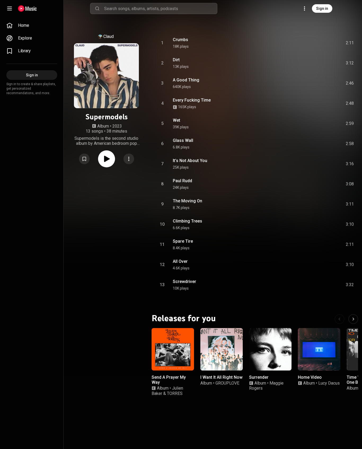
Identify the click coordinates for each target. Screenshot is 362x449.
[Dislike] (320, 43)
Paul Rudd (182, 180)
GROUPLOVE (227, 383)
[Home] (27, 8)
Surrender (258, 377)
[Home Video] (319, 349)
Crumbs (180, 39)
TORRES (175, 393)
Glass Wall (183, 140)
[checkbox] (350, 43)
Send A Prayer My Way (169, 380)
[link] (31, 25)
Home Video (310, 377)
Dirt (176, 59)
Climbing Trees (187, 221)
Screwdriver (184, 281)
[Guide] (9, 8)
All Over (180, 261)
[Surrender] (270, 349)
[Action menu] (128, 159)
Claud (108, 36)
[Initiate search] (97, 8)
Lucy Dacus (329, 383)
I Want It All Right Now (221, 377)
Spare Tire (183, 241)
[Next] (353, 319)
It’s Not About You (190, 160)
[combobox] (160, 8)
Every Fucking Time (192, 100)
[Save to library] (84, 159)
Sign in (322, 8)
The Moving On (187, 200)
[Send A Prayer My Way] (173, 349)
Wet (176, 120)
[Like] (310, 43)
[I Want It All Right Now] (221, 349)
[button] (84, 159)
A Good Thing (186, 79)
